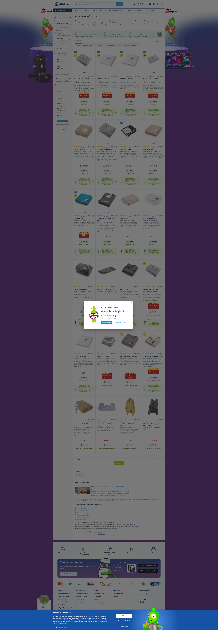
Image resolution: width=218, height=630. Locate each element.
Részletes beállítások (124, 621)
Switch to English (106, 322)
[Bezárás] (131, 303)
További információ (61, 627)
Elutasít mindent (123, 626)
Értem (124, 615)
